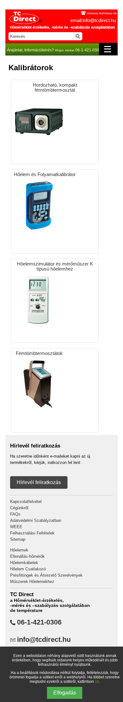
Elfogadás (64, 692)
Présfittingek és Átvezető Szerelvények (46, 575)
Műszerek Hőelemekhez (32, 581)
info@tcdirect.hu (44, 639)
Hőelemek (19, 550)
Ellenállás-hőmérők (27, 556)
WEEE (16, 526)
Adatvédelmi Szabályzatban (35, 520)
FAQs (15, 514)
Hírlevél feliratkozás (39, 482)
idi (97, 681)
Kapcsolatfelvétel (26, 501)
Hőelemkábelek (24, 562)
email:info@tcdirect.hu (93, 20)
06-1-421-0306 (39, 622)
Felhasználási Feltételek (32, 533)
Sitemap (17, 539)
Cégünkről (19, 507)
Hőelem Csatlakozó (28, 569)
